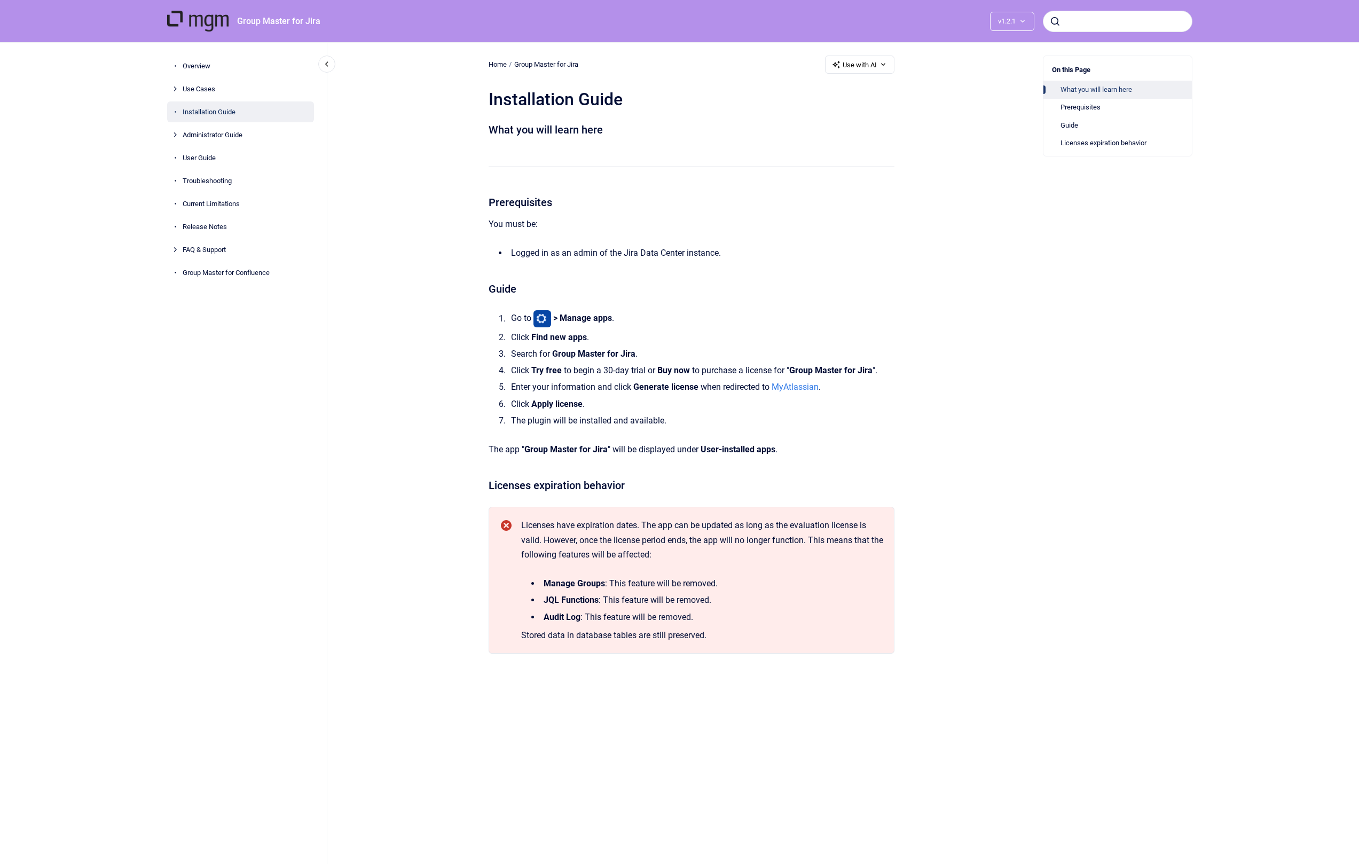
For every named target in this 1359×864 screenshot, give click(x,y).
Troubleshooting (207, 181)
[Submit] (1055, 21)
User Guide (199, 158)
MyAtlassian (795, 387)
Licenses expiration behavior (1103, 143)
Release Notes (205, 227)
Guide (1069, 125)
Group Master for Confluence (226, 273)
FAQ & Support (204, 250)
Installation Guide (209, 112)
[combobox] (1117, 21)
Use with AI (860, 65)
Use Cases (199, 89)
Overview (196, 66)
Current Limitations (211, 204)
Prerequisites (1081, 107)
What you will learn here (1096, 89)
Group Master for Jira (278, 21)
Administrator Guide (212, 135)
